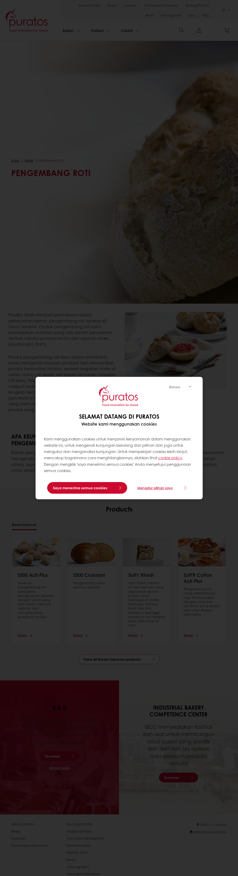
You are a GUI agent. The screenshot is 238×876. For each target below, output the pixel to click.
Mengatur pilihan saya (154, 488)
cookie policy (170, 458)
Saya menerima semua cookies (80, 487)
